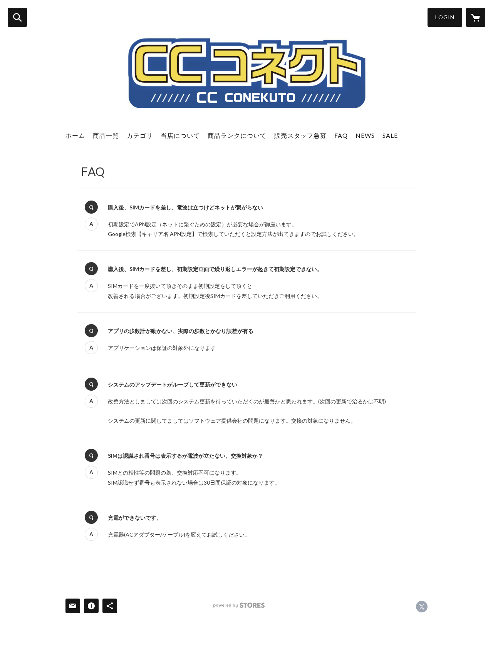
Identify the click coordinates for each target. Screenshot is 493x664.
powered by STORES (239, 605)
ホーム (75, 135)
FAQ (341, 135)
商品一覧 (106, 135)
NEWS (365, 135)
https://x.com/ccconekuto (422, 606)
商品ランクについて (237, 135)
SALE (390, 135)
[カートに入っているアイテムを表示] (475, 17)
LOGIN (444, 17)
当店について (180, 135)
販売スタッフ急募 (300, 135)
